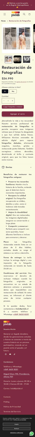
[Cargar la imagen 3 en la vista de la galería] (27, 59)
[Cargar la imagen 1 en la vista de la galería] (8, 59)
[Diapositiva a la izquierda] (2, 60)
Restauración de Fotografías (20, 21)
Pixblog (6, 402)
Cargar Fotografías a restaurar (12, 107)
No (13, 91)
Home (3, 21)
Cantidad (5, 96)
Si (5, 91)
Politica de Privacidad (12, 407)
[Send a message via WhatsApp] (31, 433)
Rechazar (16, 428)
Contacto (7, 397)
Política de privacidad (19, 420)
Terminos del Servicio (12, 411)
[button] (4, 14)
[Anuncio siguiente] (31, 5)
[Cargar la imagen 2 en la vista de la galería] (17, 59)
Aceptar (17, 424)
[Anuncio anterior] (4, 5)
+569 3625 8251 (11, 369)
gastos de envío (21, 82)
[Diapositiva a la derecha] (33, 60)
